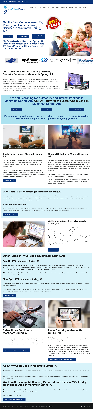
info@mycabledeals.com (23, 1)
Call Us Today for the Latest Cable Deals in (61, 100)
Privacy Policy (51, 406)
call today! (20, 395)
